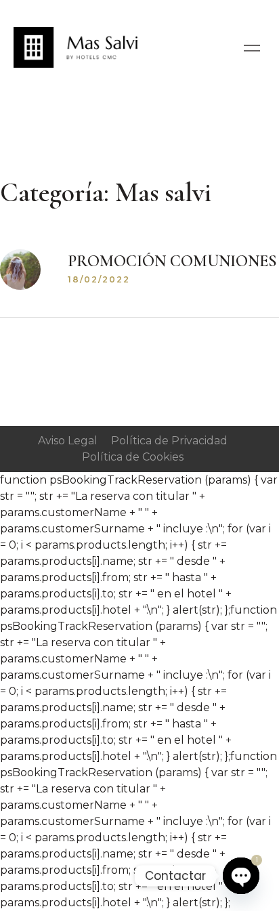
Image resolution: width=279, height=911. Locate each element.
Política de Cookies (133, 456)
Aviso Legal (68, 440)
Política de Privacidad (169, 440)
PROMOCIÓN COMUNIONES (172, 261)
